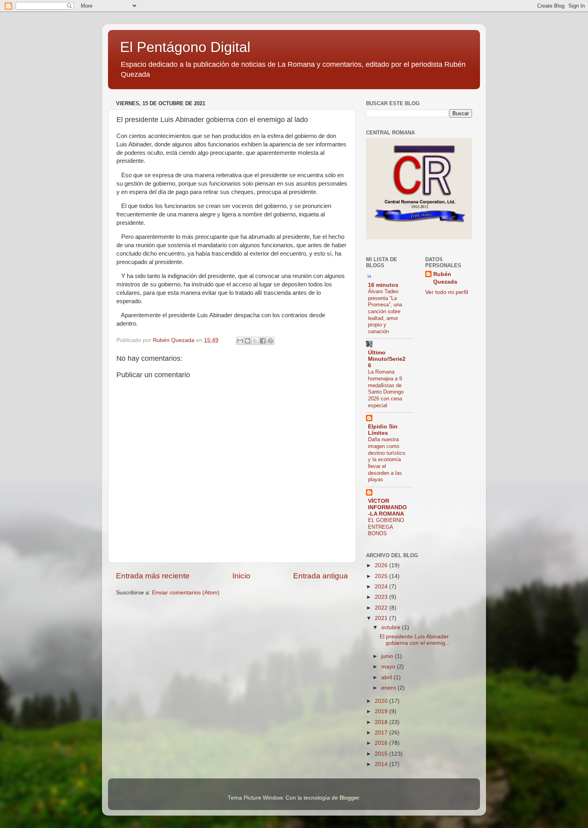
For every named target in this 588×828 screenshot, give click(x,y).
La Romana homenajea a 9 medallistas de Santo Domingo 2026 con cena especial (386, 388)
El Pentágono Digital (185, 47)
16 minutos (383, 285)
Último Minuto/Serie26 (387, 359)
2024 (382, 587)
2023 (382, 597)
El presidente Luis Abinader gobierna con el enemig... (415, 640)
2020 (382, 701)
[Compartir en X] (255, 341)
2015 (382, 754)
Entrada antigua (320, 576)
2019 (382, 711)
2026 (382, 565)
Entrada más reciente (153, 576)
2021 (382, 618)
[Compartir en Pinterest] (270, 341)
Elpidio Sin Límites (383, 430)
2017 (382, 733)
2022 (382, 608)
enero (389, 688)
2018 (382, 722)
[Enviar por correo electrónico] (240, 341)
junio (388, 656)
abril (387, 677)
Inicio (241, 576)
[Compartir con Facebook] (263, 341)
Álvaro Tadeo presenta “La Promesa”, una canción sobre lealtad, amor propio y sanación (385, 311)
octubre (391, 627)
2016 (382, 743)
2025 (382, 576)
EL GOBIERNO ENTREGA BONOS (386, 526)
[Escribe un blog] (248, 341)
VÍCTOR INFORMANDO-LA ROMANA (387, 507)
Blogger (349, 798)
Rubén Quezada (445, 278)
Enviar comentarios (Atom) (186, 593)
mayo (389, 667)
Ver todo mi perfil (446, 292)
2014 (382, 764)
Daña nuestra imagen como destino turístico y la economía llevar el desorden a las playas (386, 459)
